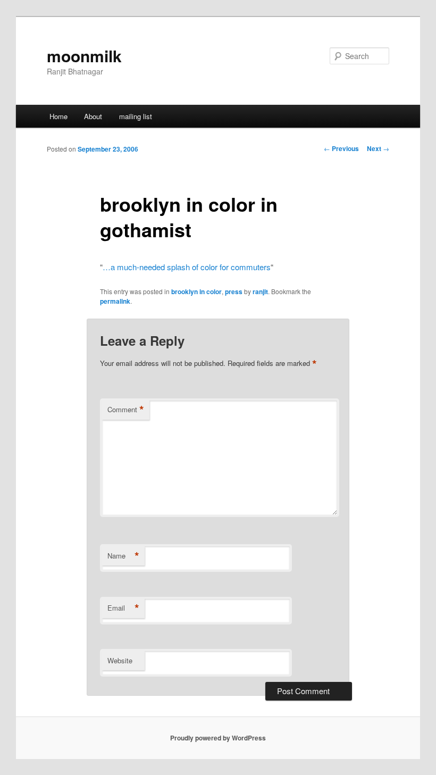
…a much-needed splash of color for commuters (187, 266)
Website (119, 660)
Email (123, 607)
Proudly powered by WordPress (218, 738)
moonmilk (84, 55)
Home (58, 116)
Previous (341, 148)
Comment (125, 409)
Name (123, 555)
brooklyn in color (196, 291)
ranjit (260, 291)
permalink (115, 301)
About (93, 116)
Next (378, 148)
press (233, 291)
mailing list (135, 116)
